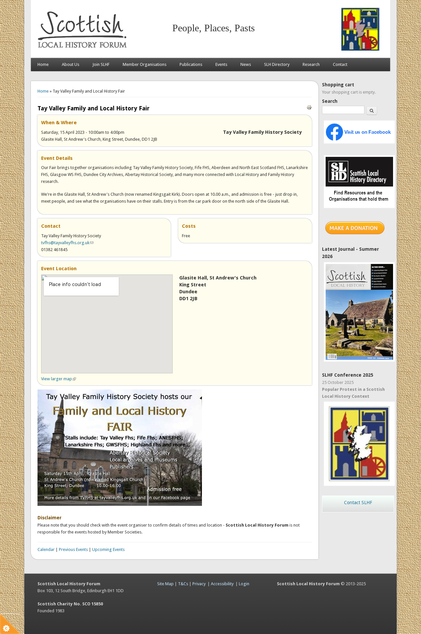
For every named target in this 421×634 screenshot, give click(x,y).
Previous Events (73, 549)
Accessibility (222, 583)
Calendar (46, 549)
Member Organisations (144, 64)
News (245, 64)
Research (311, 64)
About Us (70, 64)
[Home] (83, 51)
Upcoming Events (108, 549)
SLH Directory (276, 64)
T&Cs (183, 583)
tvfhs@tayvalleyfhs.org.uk (67, 242)
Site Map (165, 583)
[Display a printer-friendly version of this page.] (309, 106)
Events (221, 64)
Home (43, 64)
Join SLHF (101, 64)
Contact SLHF (358, 502)
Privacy (199, 583)
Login (244, 583)
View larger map (58, 378)
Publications (191, 64)
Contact (340, 64)
